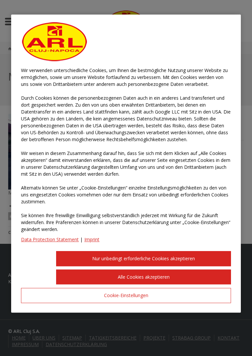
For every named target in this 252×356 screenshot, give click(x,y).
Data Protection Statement (50, 240)
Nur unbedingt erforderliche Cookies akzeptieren (143, 259)
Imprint (91, 240)
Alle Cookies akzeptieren (144, 277)
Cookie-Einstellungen (126, 295)
